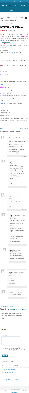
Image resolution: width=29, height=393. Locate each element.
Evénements (23, 2)
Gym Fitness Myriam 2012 (8, 390)
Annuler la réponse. (20, 309)
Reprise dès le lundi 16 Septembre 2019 (13, 376)
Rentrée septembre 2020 (9, 369)
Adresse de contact (6, 324)
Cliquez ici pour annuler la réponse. (6, 306)
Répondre (24, 156)
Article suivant (24, 128)
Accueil (3, 2)
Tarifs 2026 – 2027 (6, 5)
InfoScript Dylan (14, 392)
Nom (3, 318)
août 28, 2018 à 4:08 (19, 137)
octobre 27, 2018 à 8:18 (20, 292)
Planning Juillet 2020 (8, 372)
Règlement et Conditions (6, 387)
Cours (9, 2)
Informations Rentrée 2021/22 (11, 365)
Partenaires (23, 387)
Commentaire (5, 335)
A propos (22, 5)
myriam (11, 162)
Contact (15, 5)
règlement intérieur (15, 52)
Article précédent (4, 128)
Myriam (12, 23)
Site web (4, 329)
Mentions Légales (16, 389)
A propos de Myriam (16, 387)
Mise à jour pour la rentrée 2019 (11, 379)
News (15, 2)
